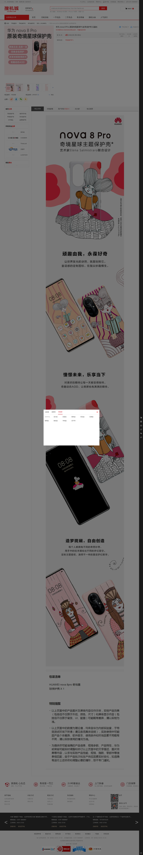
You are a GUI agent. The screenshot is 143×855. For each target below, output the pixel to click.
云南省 (47, 412)
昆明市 (54, 412)
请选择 (60, 412)
